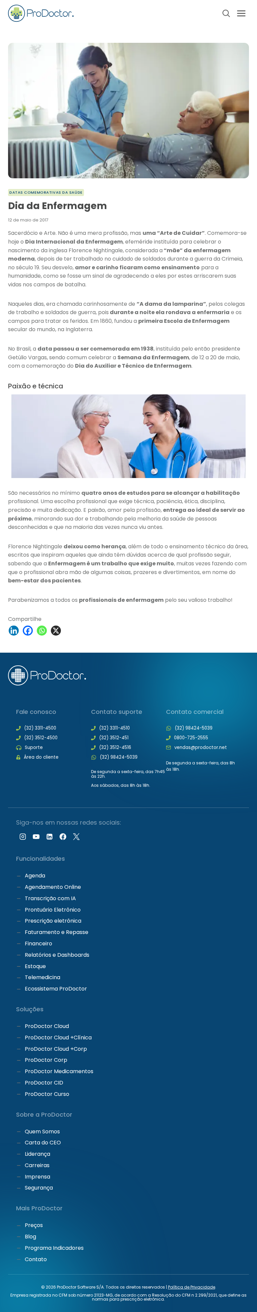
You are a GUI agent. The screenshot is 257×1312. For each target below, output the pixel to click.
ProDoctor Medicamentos (59, 1071)
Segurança (39, 1188)
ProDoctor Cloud (47, 1026)
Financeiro (38, 943)
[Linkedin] (14, 631)
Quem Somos (42, 1131)
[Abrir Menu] (241, 13)
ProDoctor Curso (47, 1094)
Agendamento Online (53, 887)
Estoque (35, 966)
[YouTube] (36, 836)
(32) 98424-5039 (119, 757)
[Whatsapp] (42, 631)
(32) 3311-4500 (40, 728)
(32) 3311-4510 (114, 728)
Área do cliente (41, 757)
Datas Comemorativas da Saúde (46, 192)
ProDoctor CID (44, 1083)
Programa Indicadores (54, 1248)
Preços (34, 1225)
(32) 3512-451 (113, 738)
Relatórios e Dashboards (57, 955)
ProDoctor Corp (46, 1060)
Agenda (35, 875)
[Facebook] (28, 631)
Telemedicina (42, 977)
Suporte (34, 747)
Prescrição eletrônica (53, 921)
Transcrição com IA (50, 898)
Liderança (37, 1154)
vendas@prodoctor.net (200, 747)
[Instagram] (22, 836)
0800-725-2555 (191, 738)
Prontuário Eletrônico (53, 910)
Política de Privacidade (191, 1287)
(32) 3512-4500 (41, 738)
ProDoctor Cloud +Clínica (58, 1037)
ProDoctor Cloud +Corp (56, 1049)
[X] (56, 631)
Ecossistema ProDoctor (56, 989)
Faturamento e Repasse (56, 932)
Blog (30, 1236)
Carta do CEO (43, 1142)
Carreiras (37, 1165)
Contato (36, 1259)
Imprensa (37, 1177)
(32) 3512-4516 (115, 747)
